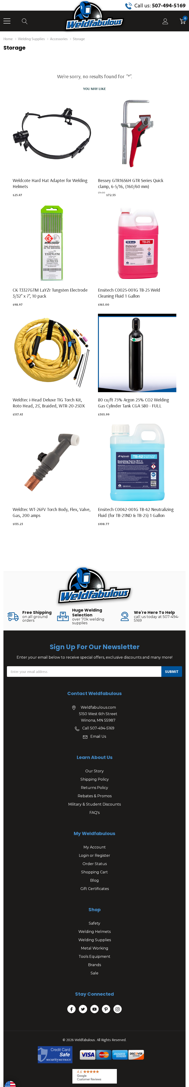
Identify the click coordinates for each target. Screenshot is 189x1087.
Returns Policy (94, 787)
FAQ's (94, 812)
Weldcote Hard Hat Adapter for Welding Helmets (50, 183)
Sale (94, 973)
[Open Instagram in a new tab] (117, 1009)
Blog (94, 880)
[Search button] (25, 21)
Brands (94, 965)
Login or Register (94, 855)
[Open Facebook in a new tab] (71, 1009)
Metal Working (94, 948)
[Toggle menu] (6, 21)
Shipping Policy (94, 779)
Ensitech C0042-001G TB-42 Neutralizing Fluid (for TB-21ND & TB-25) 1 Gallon (136, 512)
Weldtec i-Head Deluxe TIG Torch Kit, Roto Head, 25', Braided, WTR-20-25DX (49, 403)
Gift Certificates (94, 889)
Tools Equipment (94, 956)
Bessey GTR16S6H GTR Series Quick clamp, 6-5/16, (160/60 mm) (130, 183)
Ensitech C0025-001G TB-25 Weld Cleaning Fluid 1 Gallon (129, 293)
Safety (94, 923)
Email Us (98, 736)
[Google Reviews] (94, 1076)
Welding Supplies (94, 940)
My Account (94, 847)
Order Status (95, 864)
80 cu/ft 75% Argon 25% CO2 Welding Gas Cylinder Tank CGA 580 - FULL (133, 403)
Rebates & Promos (95, 796)
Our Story (94, 771)
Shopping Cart (94, 872)
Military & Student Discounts (94, 804)
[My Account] (165, 21)
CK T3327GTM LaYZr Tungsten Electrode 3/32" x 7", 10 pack (50, 293)
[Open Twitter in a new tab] (83, 1009)
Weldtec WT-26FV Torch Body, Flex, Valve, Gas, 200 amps (52, 512)
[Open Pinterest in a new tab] (106, 1009)
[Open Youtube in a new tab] (94, 1009)
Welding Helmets (94, 931)
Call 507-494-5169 (98, 728)
